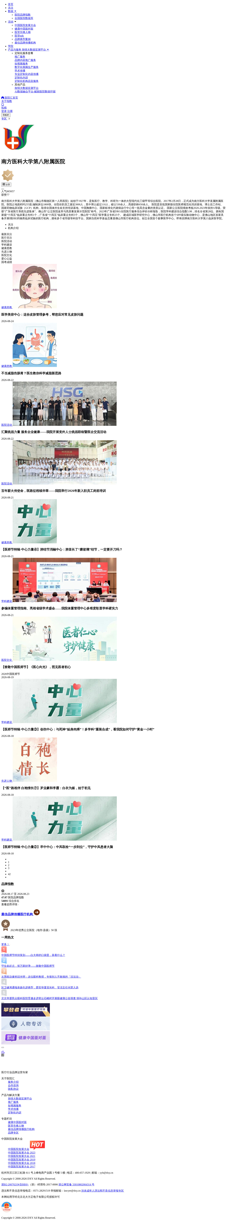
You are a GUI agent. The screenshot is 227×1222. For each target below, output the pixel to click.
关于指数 (6, 101)
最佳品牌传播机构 (25, 42)
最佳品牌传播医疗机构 (17, 914)
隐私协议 (13, 1088)
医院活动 (7, 424)
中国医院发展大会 (25, 25)
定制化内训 (14, 1112)
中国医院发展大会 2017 (21, 1166)
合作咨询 (13, 1085)
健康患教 (7, 307)
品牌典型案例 (23, 39)
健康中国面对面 (24, 28)
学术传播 (13, 1109)
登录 (4, 111)
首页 (10, 4)
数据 (11, 11)
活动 (10, 21)
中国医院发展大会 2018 (21, 1163)
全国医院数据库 (24, 18)
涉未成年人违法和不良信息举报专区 (102, 1190)
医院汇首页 (11, 97)
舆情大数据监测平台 (20, 1098)
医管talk (19, 35)
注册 (10, 111)
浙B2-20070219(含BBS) (15, 1184)
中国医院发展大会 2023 (21, 1152)
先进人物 (7, 780)
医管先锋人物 (23, 32)
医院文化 (7, 660)
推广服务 (13, 1102)
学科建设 (7, 601)
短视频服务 (14, 1105)
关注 (10, 7)
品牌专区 (13, 1132)
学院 (10, 46)
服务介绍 (13, 1082)
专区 (4, 118)
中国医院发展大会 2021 (21, 1156)
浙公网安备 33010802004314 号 (76, 1184)
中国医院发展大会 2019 (21, 1159)
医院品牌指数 (23, 14)
